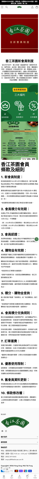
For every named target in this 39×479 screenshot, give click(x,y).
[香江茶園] (19, 7)
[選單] (2, 7)
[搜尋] (6, 7)
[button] (37, 7)
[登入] (32, 7)
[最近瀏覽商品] (36, 239)
